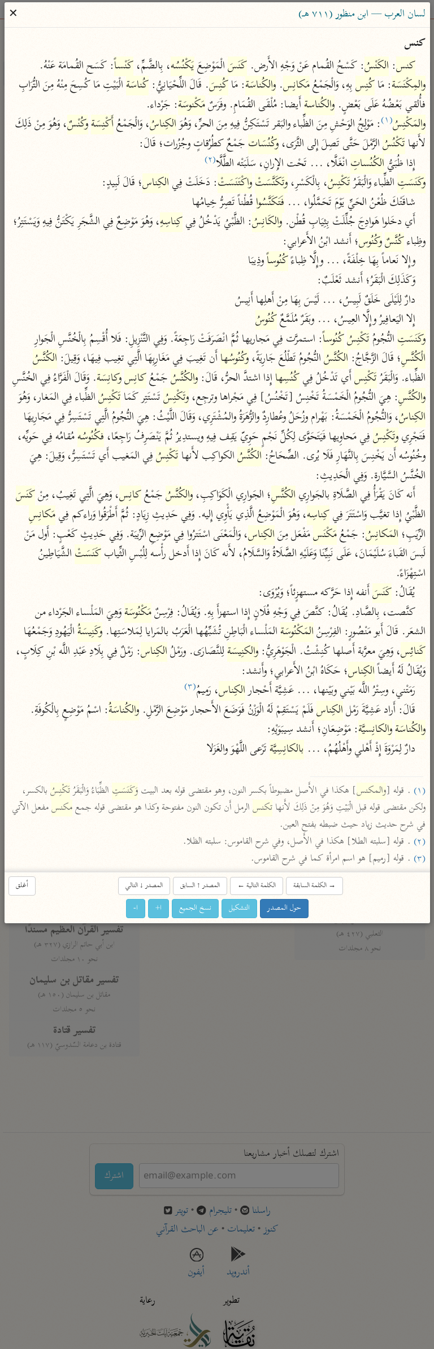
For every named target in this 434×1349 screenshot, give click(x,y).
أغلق (22, 885)
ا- (135, 908)
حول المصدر (284, 908)
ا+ (158, 908)
